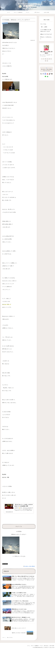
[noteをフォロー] (51, 59)
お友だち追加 (51, 645)
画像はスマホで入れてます (46, 34)
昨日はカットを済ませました (46, 37)
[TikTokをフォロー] (49, 59)
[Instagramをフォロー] (45, 59)
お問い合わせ (46, 645)
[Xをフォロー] (42, 59)
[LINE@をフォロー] (45, 61)
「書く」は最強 (43, 26)
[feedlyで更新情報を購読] (47, 61)
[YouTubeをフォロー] (47, 59)
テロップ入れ (43, 24)
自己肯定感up (5, 563)
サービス (41, 645)
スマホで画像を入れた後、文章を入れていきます (46, 30)
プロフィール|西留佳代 (35, 645)
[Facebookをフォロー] (43, 59)
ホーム (28, 645)
